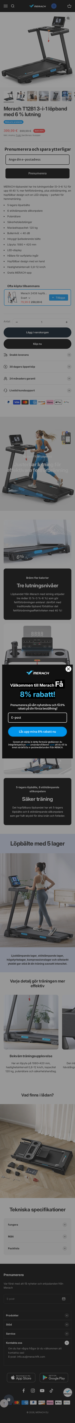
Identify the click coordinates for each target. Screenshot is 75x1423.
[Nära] (68, 669)
